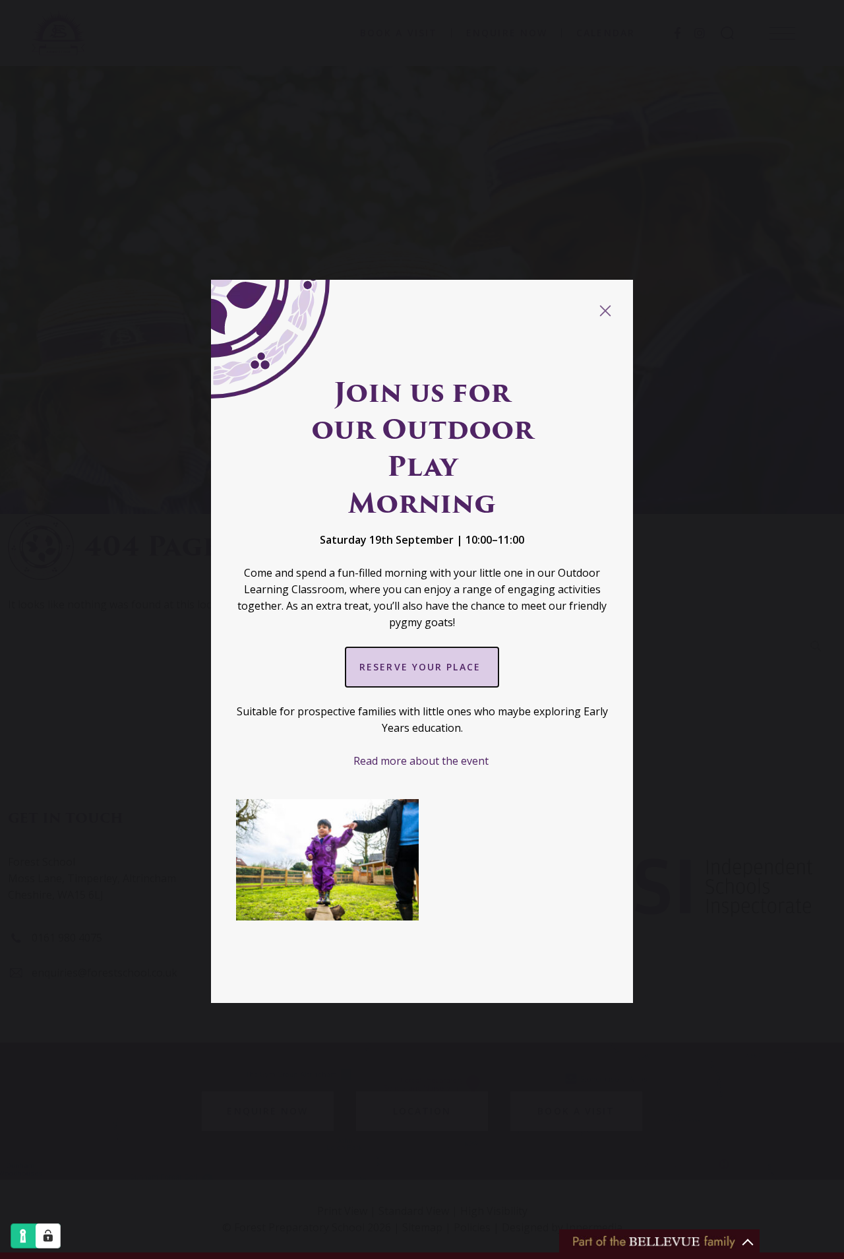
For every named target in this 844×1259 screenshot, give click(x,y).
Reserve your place (422, 667)
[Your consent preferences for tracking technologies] (48, 1235)
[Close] (605, 311)
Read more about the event (422, 761)
